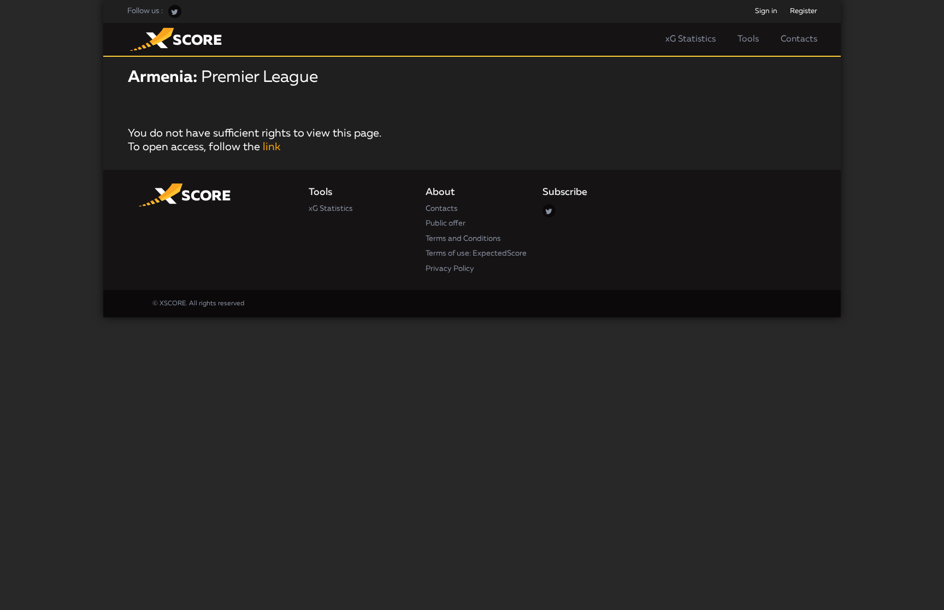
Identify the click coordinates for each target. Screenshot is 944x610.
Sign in (766, 11)
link (271, 146)
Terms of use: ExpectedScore (476, 253)
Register (803, 11)
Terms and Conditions (463, 238)
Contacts (799, 39)
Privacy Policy (450, 269)
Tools (748, 39)
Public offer (445, 223)
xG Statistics (690, 39)
